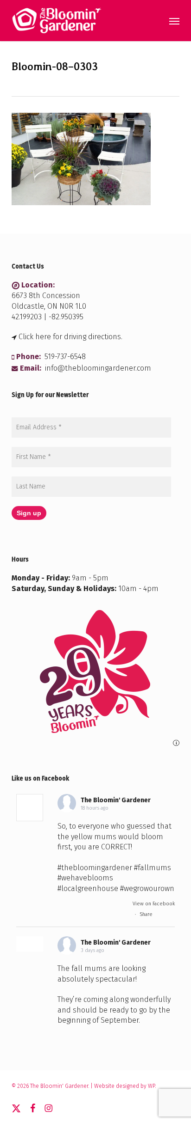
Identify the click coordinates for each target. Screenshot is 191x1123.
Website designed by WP (124, 1086)
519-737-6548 (65, 356)
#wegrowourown (147, 888)
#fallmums (152, 867)
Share (146, 914)
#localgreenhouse (87, 888)
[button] (174, 20)
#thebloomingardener (94, 867)
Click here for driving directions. (70, 336)
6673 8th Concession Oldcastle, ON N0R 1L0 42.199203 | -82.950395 (49, 306)
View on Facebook (154, 904)
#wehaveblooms (85, 877)
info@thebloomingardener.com (98, 368)
